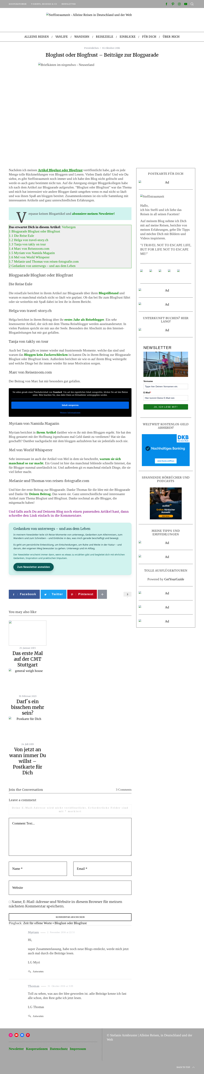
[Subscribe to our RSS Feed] (162, 273)
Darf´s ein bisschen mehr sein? (27, 707)
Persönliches (91, 48)
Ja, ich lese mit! (166, 407)
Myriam (33, 932)
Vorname (148, 381)
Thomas (33, 986)
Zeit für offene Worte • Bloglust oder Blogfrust (55, 923)
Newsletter (69, 4)
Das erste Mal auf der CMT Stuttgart (27, 659)
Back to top (183, 1067)
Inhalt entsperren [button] (70, 405)
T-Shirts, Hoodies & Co (44, 4)
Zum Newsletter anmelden (33, 567)
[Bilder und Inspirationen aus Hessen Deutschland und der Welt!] (181, 273)
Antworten (38, 971)
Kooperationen (17, 4)
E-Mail (147, 392)
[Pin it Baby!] (153, 273)
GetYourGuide (174, 579)
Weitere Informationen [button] (70, 413)
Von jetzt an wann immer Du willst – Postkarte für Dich (27, 761)
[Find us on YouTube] (172, 273)
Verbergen (69, 227)
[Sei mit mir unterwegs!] (144, 273)
